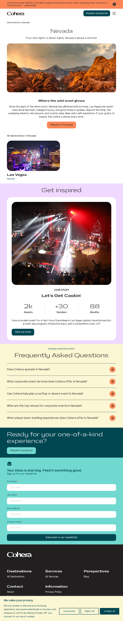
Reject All (89, 611)
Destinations (13, 23)
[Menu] (114, 13)
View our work (23, 332)
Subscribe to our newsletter (61, 537)
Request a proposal (96, 13)
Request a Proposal (61, 125)
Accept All (109, 611)
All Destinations (16, 577)
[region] (61, 608)
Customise (69, 611)
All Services (51, 577)
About (10, 592)
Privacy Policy (53, 592)
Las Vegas (17, 175)
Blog (86, 577)
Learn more (30, 5)
